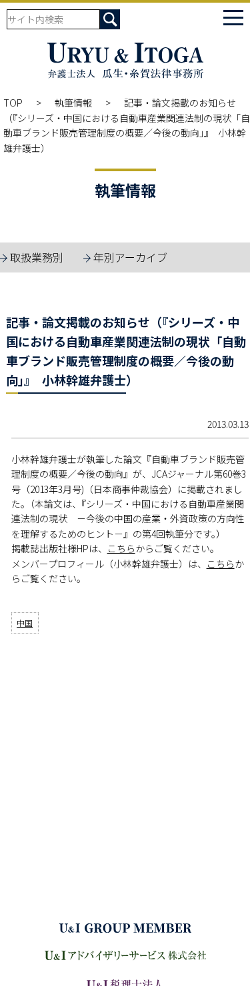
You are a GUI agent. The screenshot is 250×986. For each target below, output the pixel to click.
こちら (121, 548)
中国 (25, 622)
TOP (13, 102)
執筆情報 (73, 102)
